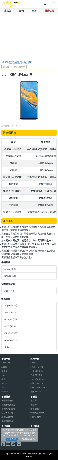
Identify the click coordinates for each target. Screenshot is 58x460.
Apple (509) (10, 305)
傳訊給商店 (19, 66)
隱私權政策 (35, 408)
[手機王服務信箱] (19, 444)
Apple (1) (9, 290)
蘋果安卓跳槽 (7, 417)
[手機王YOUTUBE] (8, 444)
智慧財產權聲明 (37, 413)
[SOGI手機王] (10, 4)
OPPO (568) (10, 333)
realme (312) (11, 340)
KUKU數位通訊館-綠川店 (16, 62)
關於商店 (7, 66)
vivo (3, 375)
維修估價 (49, 10)
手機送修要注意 (8, 404)
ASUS (4, 383)
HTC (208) (10, 326)
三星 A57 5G (36, 375)
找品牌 (7, 10)
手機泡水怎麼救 (8, 408)
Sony (3, 387)
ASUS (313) (10, 312)
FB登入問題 (35, 417)
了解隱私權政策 (28, 439)
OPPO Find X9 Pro (38, 387)
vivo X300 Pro (37, 379)
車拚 (34, 10)
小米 (3, 379)
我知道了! (11, 439)
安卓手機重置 (7, 413)
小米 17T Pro (36, 391)
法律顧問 (34, 430)
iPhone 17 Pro (36, 367)
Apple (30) (10, 269)
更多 (6, 347)
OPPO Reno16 (37, 383)
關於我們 (34, 400)
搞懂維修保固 (7, 400)
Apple (4, 367)
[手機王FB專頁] (3, 444)
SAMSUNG (6, 362)
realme (4, 391)
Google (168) (11, 319)
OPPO (4, 371)
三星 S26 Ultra (37, 371)
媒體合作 (34, 434)
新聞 (21, 10)
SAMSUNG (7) (11, 276)
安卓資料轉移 (7, 421)
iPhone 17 (34, 362)
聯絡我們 (34, 404)
